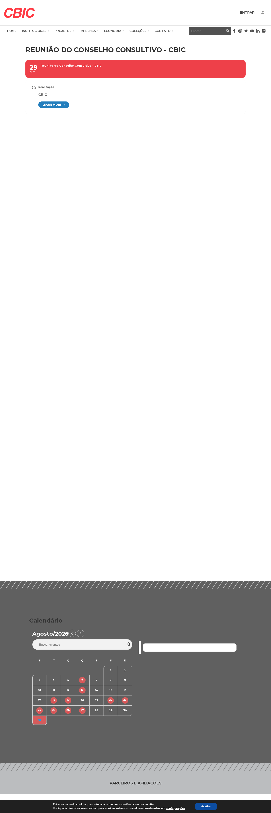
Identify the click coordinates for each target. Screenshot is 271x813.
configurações (175, 808)
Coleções (137, 31)
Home (12, 31)
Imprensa (88, 31)
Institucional (34, 31)
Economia (112, 31)
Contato (162, 31)
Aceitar (206, 806)
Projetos (63, 31)
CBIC (42, 95)
